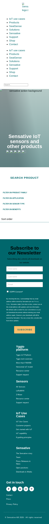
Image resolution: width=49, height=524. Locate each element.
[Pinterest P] (31, 489)
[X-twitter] (14, 489)
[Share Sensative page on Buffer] (24, 152)
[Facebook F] (8, 489)
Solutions (14, 29)
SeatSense (15, 26)
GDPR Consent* (16, 292)
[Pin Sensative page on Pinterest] (16, 152)
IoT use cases (17, 18)
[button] (24, 192)
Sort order (6, 219)
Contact (13, 44)
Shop (12, 40)
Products (14, 22)
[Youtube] (26, 489)
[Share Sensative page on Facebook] (12, 152)
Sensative (14, 33)
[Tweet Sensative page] (8, 152)
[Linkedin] (20, 489)
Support (13, 37)
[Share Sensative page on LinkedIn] (20, 152)
